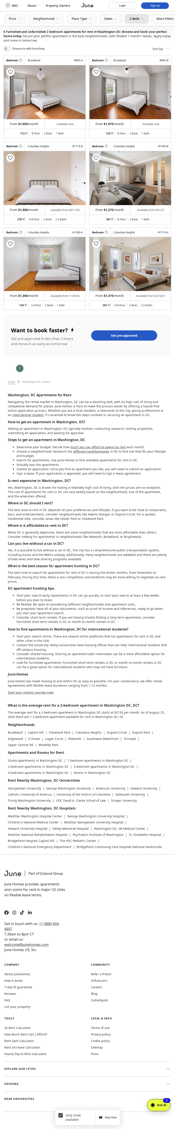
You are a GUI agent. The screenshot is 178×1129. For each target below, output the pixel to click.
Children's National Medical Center (33, 822)
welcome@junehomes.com (26, 944)
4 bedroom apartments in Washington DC (38, 773)
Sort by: (158, 49)
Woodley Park (48, 745)
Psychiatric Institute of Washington (98, 835)
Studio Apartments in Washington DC (35, 760)
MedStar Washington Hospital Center (35, 816)
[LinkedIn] (30, 913)
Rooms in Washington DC (92, 773)
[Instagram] (14, 913)
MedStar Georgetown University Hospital (93, 822)
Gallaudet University (130, 794)
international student (27, 415)
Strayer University (124, 800)
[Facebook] (6, 913)
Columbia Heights (89, 732)
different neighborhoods (91, 451)
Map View (111, 1117)
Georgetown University (24, 788)
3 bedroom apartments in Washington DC (104, 766)
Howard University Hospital (27, 828)
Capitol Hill (36, 732)
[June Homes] (35, 876)
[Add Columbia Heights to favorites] (10, 158)
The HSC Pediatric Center (78, 841)
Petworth (74, 739)
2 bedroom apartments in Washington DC (38, 766)
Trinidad (130, 739)
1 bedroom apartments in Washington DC (98, 760)
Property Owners (58, 5)
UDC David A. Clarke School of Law (81, 800)
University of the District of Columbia (83, 794)
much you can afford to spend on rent (98, 447)
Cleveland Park (59, 732)
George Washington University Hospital (96, 816)
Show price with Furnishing (28, 48)
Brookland (15, 732)
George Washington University (68, 788)
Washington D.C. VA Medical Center (119, 828)
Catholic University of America (29, 794)
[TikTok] (22, 913)
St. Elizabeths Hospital (145, 835)
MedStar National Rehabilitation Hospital (38, 835)
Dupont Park (141, 732)
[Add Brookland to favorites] (10, 72)
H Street (34, 739)
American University (110, 788)
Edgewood (15, 739)
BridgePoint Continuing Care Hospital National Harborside (119, 847)
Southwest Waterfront (103, 739)
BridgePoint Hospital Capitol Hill (31, 841)
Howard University (143, 788)
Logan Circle (54, 739)
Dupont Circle (117, 732)
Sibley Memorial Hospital (71, 828)
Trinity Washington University (29, 800)
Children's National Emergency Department (39, 847)
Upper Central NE (20, 745)
